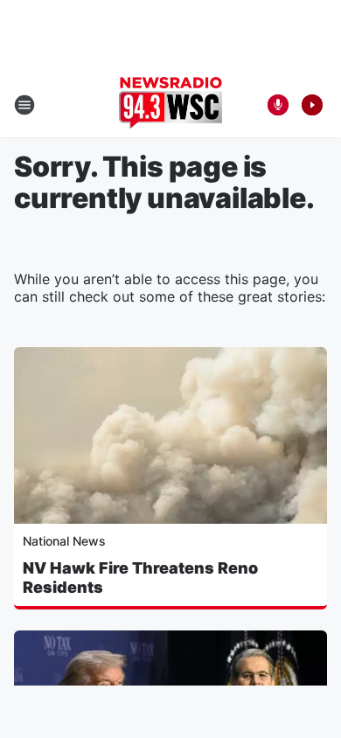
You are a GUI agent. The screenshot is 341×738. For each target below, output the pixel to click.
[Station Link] (170, 105)
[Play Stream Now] (312, 104)
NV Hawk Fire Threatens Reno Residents (140, 577)
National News (64, 540)
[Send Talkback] (278, 104)
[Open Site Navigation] (24, 104)
